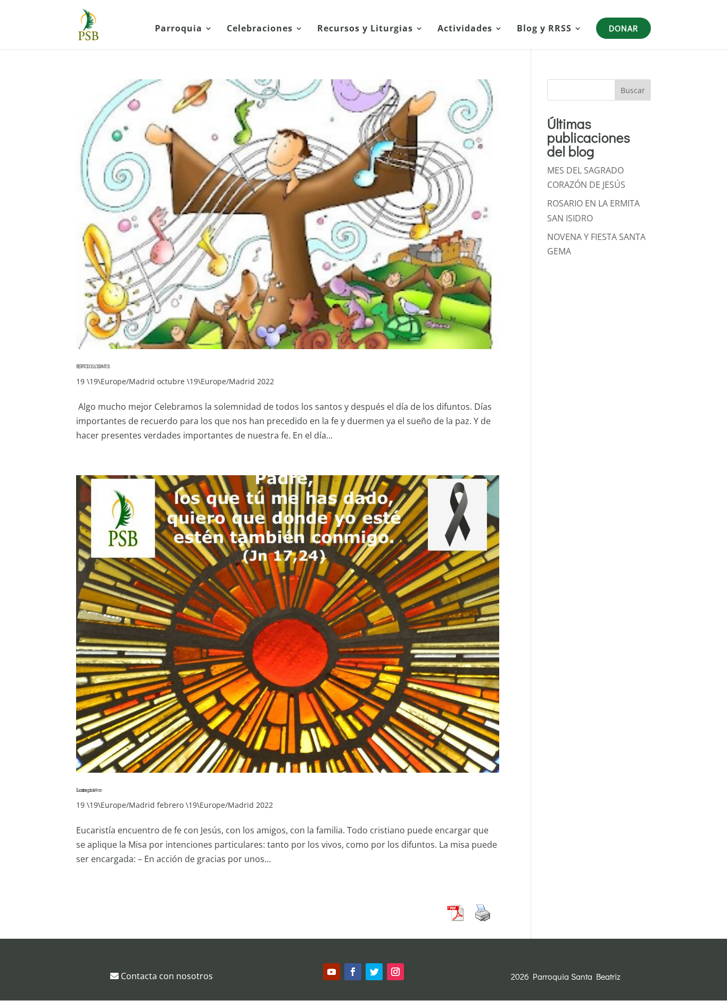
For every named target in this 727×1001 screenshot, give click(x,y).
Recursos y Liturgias (365, 29)
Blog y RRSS (544, 29)
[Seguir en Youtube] (331, 971)
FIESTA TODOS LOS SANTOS (92, 366)
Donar (623, 28)
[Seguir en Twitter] (374, 971)
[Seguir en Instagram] (395, 971)
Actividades (464, 29)
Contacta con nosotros (166, 976)
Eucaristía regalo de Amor (88, 790)
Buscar (633, 90)
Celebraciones (260, 29)
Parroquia (178, 29)
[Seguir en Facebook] (352, 971)
